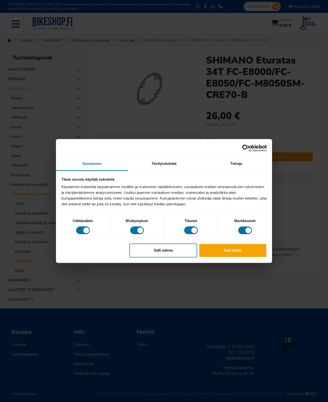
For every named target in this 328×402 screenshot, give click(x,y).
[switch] (137, 230)
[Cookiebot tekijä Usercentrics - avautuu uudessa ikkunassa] (246, 148)
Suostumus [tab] (92, 163)
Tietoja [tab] (236, 163)
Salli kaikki (233, 250)
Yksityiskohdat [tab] (164, 163)
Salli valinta (163, 250)
